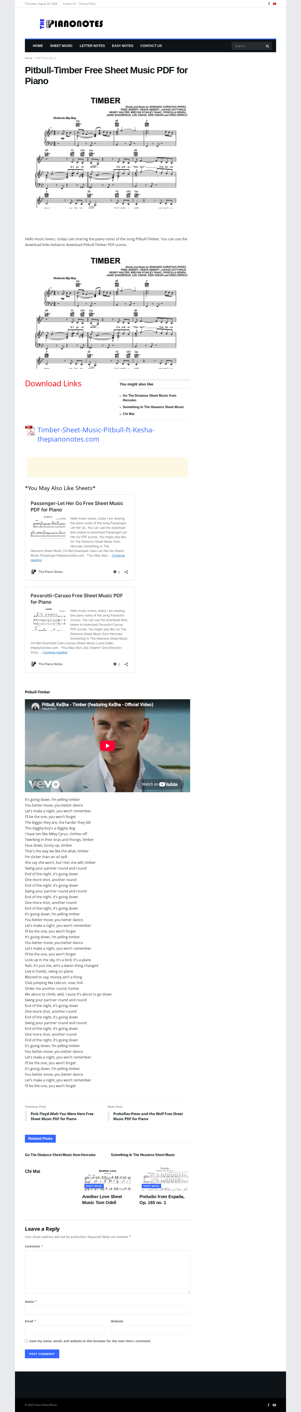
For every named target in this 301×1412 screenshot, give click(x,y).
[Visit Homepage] (64, 23)
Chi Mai (128, 414)
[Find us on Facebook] (269, 4)
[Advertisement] (107, 225)
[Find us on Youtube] (274, 4)
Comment (34, 1246)
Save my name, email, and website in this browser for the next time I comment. (90, 1341)
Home (38, 46)
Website (117, 1321)
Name (31, 1301)
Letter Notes (92, 46)
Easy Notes (122, 46)
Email (30, 1321)
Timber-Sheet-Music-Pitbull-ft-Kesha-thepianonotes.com (95, 434)
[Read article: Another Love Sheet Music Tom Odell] (107, 1177)
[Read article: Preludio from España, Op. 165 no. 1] (164, 1177)
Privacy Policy (87, 4)
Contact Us (69, 4)
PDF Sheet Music (46, 58)
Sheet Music (61, 46)
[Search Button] (268, 46)
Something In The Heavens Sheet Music (153, 407)
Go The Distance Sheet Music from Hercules (60, 1155)
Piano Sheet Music (46, 1405)
